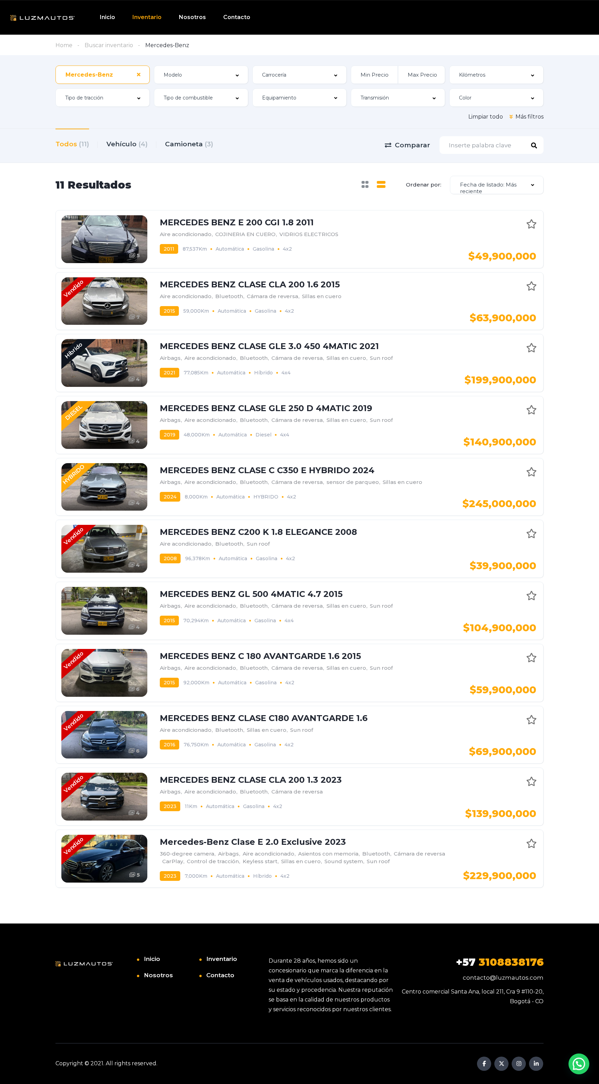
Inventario (147, 17)
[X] (501, 1064)
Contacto (236, 17)
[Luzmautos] (42, 17)
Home (63, 45)
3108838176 (500, 962)
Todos (72, 144)
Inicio (107, 17)
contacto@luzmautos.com (503, 977)
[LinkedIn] (536, 1064)
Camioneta (189, 144)
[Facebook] (484, 1064)
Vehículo (127, 144)
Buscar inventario (109, 45)
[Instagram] (519, 1064)
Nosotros (192, 17)
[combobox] (102, 75)
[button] (578, 1063)
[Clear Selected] (138, 74)
